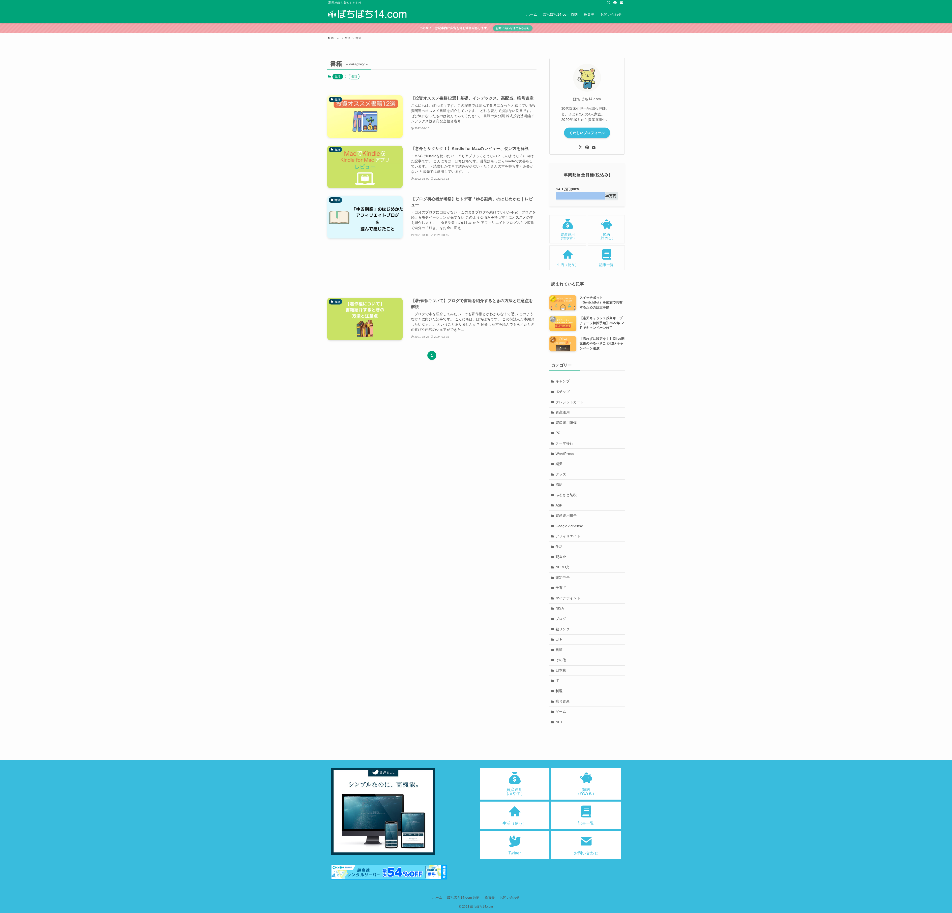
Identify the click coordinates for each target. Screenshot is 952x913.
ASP (559, 505)
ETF (559, 639)
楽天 (559, 464)
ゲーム (561, 711)
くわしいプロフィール (587, 133)
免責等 (490, 897)
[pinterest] (615, 2)
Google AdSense (569, 526)
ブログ (561, 619)
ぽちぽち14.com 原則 (463, 897)
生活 (338, 76)
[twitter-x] (608, 2)
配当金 (561, 557)
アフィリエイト (568, 536)
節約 (559, 484)
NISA (560, 608)
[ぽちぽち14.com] (367, 14)
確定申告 (563, 577)
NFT (559, 722)
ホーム (437, 897)
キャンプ (563, 381)
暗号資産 (563, 701)
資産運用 (563, 412)
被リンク (563, 629)
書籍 (559, 650)
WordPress (565, 454)
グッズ (561, 474)
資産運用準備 (566, 423)
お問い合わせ (510, 897)
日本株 (561, 670)
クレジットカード (570, 402)
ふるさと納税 (566, 495)
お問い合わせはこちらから (513, 28)
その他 (561, 660)
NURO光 (563, 567)
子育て (561, 588)
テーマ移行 (564, 443)
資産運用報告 (566, 515)
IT (557, 681)
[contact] (621, 2)
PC (558, 433)
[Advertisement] (431, 268)
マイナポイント (568, 598)
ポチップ (563, 392)
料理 (559, 691)
